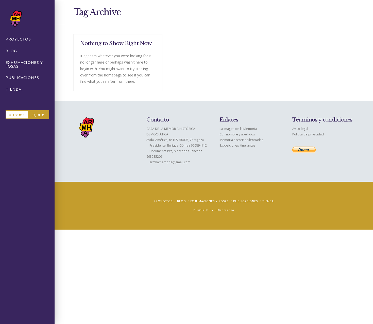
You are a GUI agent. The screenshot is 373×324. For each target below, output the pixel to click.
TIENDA (268, 201)
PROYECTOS (163, 201)
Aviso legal (300, 129)
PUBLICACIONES (245, 201)
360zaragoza (224, 210)
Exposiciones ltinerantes (237, 145)
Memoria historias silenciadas (241, 140)
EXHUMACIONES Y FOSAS (209, 201)
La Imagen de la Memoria (238, 129)
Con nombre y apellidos (237, 134)
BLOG (181, 201)
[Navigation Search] (27, 101)
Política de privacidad (308, 134)
